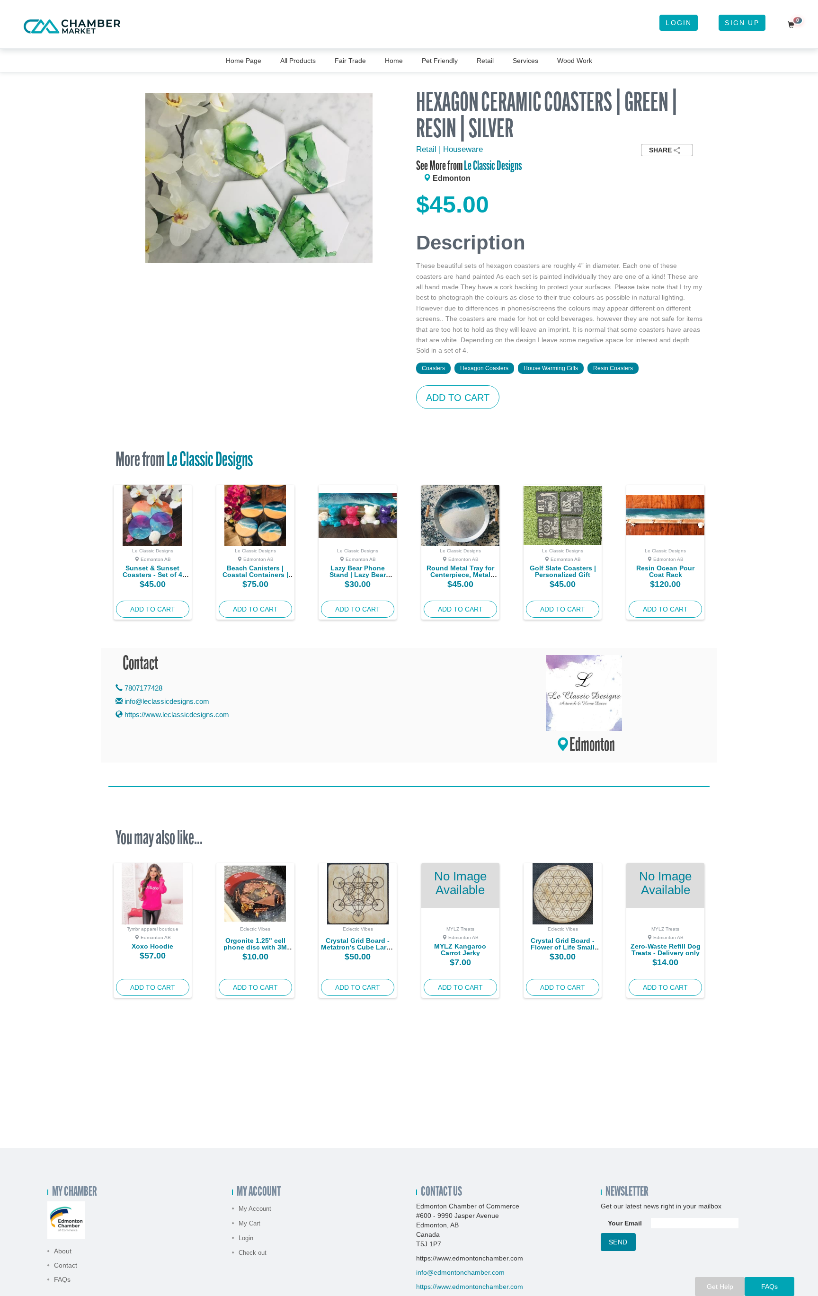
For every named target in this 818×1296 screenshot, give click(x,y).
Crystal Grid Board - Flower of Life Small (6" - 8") (563, 947)
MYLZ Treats (460, 929)
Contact (65, 1265)
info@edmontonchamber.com (460, 1272)
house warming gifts (551, 368)
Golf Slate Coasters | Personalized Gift (563, 571)
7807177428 (142, 688)
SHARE (660, 150)
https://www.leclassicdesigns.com (176, 714)
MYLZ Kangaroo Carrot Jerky (460, 949)
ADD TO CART (457, 397)
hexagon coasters (484, 368)
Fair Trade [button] (350, 60)
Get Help (720, 1286)
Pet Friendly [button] (440, 60)
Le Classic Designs (493, 166)
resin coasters (613, 368)
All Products (298, 60)
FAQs (62, 1279)
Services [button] (525, 60)
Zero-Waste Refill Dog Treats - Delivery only (666, 949)
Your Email (625, 1223)
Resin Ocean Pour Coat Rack (665, 571)
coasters (433, 368)
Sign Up (742, 23)
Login (679, 23)
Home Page (243, 60)
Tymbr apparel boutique (152, 929)
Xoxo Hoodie (152, 946)
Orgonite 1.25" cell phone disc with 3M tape (255, 947)
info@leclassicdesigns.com (166, 701)
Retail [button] (485, 60)
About (62, 1251)
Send (618, 1242)
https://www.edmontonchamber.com (469, 1286)
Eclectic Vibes (255, 929)
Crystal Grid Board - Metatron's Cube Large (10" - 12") (357, 947)
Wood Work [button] (574, 60)
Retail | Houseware (449, 149)
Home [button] (394, 60)
